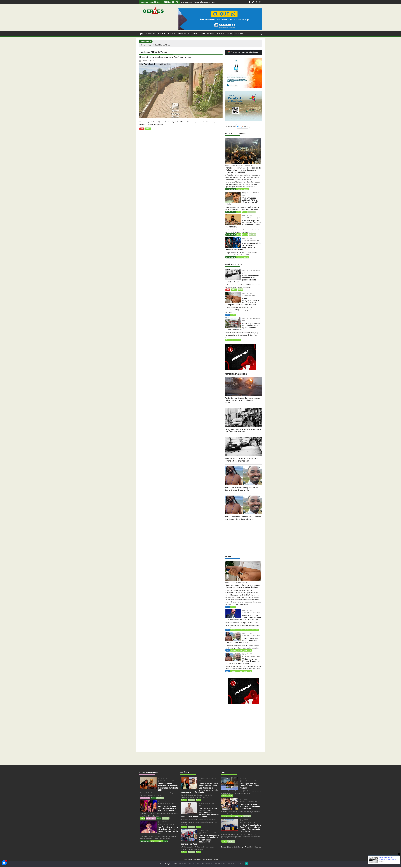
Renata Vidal (247, 296)
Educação (240, 629)
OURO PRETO (150, 34)
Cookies (258, 847)
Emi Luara (154, 61)
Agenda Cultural (207, 34)
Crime (141, 128)
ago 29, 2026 (248, 270)
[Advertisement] (243, 537)
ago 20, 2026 (163, 822)
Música (153, 797)
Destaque (147, 128)
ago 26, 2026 (248, 193)
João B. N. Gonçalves (243, 165)
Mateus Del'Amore (165, 781)
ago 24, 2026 (245, 820)
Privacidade (249, 847)
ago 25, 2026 (248, 238)
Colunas (233, 314)
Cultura (239, 212)
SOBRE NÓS (239, 34)
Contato (224, 847)
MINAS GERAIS (183, 34)
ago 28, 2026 (248, 293)
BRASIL (194, 34)
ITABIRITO (171, 34)
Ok (246, 864)
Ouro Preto (252, 212)
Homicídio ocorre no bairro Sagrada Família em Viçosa (165, 57)
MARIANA (161, 34)
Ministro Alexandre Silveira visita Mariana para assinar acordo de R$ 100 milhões (210, 2)
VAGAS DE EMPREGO (224, 34)
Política (198, 800)
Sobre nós (232, 847)
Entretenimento (145, 797)
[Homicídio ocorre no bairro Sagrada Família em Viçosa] (181, 90)
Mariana (246, 189)
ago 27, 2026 (231, 165)
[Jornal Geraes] (141, 33)
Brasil (227, 314)
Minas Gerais (236, 340)
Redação (257, 193)
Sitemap (240, 847)
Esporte (224, 795)
